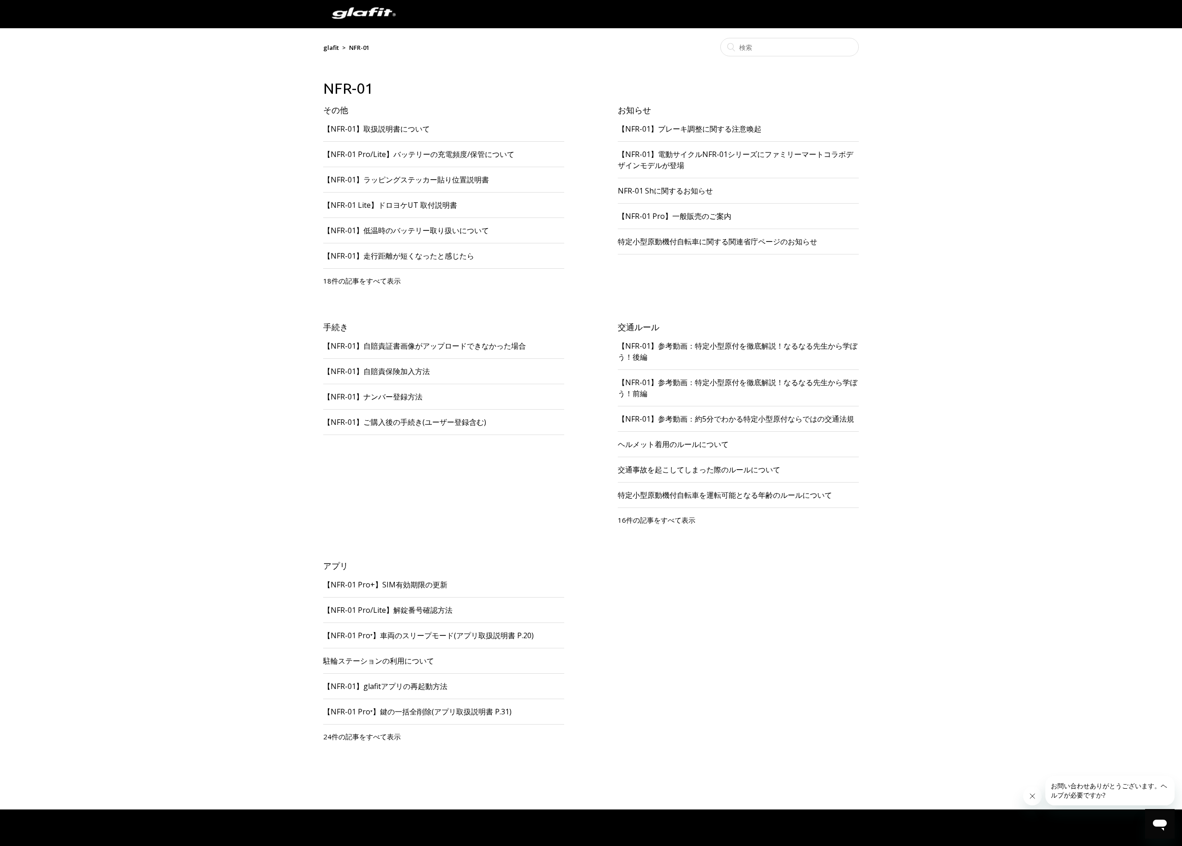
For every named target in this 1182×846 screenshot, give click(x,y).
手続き (335, 327)
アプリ (335, 565)
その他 (335, 110)
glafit (331, 47)
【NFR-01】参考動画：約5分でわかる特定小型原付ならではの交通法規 (736, 419)
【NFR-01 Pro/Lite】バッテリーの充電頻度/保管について (418, 154)
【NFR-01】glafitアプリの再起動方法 (385, 686)
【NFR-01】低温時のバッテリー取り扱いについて (406, 230)
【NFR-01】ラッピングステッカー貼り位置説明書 (406, 180)
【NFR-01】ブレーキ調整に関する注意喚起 (689, 129)
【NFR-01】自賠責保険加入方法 (376, 371)
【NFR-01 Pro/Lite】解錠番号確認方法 (387, 610)
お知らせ (634, 110)
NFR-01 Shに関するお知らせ (665, 191)
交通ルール (638, 327)
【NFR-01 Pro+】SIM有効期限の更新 (385, 585)
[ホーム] (363, 23)
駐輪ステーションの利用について (378, 661)
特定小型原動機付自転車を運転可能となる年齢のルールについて (725, 495)
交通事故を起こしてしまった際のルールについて (699, 470)
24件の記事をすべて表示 (362, 736)
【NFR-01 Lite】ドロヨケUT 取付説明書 (390, 205)
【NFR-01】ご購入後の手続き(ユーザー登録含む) (404, 422)
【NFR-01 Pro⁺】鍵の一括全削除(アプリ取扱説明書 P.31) (417, 712)
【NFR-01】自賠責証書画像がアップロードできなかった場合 (424, 346)
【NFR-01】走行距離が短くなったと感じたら (398, 256)
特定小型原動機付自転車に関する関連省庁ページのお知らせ (717, 241)
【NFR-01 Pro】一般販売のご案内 (674, 216)
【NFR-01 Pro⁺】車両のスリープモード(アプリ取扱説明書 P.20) (428, 635)
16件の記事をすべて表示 (656, 520)
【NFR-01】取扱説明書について (376, 129)
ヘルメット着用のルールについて (673, 444)
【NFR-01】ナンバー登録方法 (372, 397)
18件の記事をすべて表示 (362, 280)
